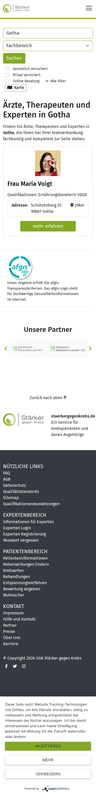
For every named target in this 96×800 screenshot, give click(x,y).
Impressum (13, 613)
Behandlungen (16, 576)
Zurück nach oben (46, 397)
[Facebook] (6, 666)
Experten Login (17, 527)
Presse (9, 631)
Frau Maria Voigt (29, 183)
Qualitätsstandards (21, 491)
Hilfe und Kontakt (19, 619)
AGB (6, 479)
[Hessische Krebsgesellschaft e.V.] (68, 348)
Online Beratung (24, 81)
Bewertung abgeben (21, 588)
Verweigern (48, 774)
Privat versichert (24, 75)
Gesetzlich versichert (28, 69)
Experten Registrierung (24, 534)
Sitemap (11, 497)
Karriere (10, 643)
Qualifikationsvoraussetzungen (31, 503)
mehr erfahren (48, 226)
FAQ (6, 473)
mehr (48, 759)
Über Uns (11, 637)
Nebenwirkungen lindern (26, 564)
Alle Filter (57, 81)
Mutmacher (13, 595)
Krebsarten (13, 570)
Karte (18, 87)
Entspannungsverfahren (25, 582)
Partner (10, 625)
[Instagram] (24, 666)
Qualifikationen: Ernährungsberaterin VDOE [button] (47, 194)
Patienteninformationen (25, 558)
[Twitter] (15, 666)
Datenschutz (14, 485)
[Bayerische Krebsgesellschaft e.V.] (28, 348)
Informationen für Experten (28, 521)
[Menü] (89, 8)
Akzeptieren (48, 746)
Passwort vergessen (21, 540)
